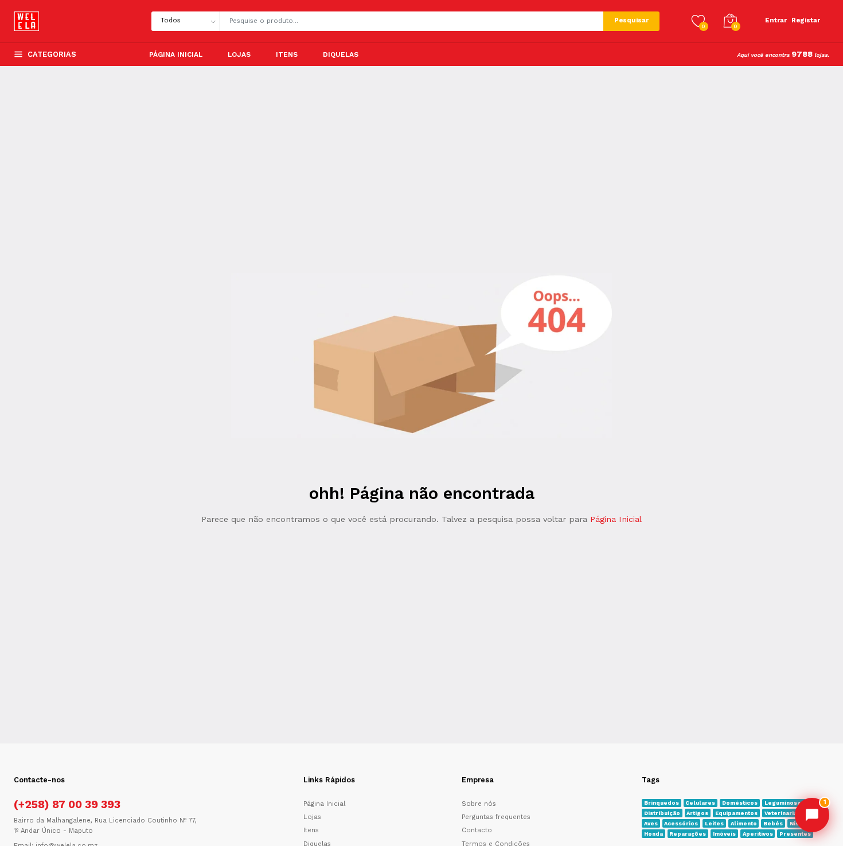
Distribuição (662, 813)
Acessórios (681, 823)
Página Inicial (175, 54)
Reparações (687, 834)
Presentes (795, 834)
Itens (287, 54)
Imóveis (724, 834)
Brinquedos (661, 803)
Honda (653, 834)
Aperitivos (758, 834)
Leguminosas (784, 803)
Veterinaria (780, 813)
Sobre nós (479, 804)
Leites (714, 823)
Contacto (477, 830)
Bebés (773, 823)
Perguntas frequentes (496, 817)
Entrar (776, 20)
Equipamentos (736, 813)
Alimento (744, 823)
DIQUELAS (340, 54)
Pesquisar (631, 20)
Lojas (239, 54)
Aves (651, 823)
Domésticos (740, 803)
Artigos (697, 813)
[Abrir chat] (812, 815)
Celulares (700, 803)
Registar (805, 20)
